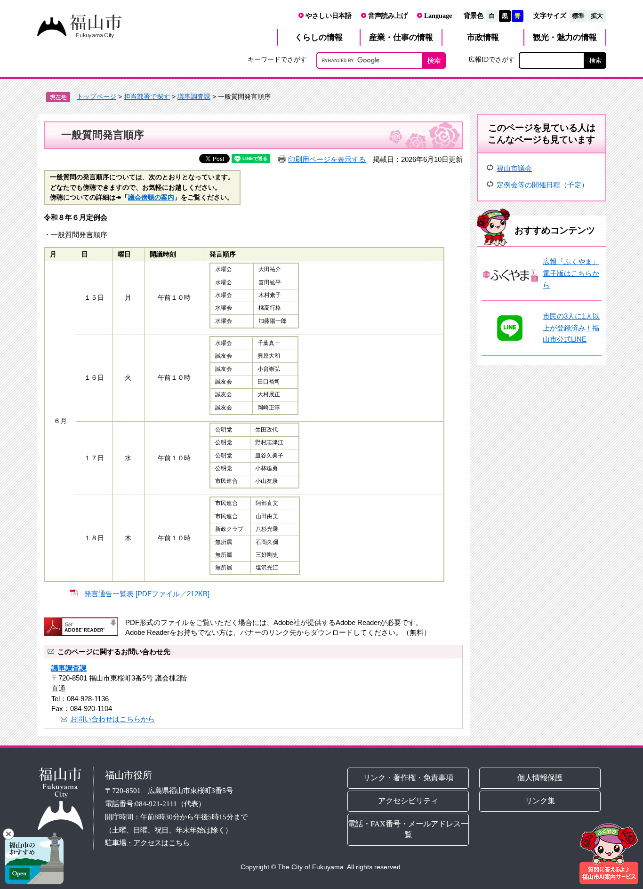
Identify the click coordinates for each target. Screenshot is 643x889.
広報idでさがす (491, 59)
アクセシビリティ (408, 800)
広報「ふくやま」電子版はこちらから (571, 272)
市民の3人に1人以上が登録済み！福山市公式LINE (571, 327)
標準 (578, 15)
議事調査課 (193, 96)
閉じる (8, 834)
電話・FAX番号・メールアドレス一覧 (408, 829)
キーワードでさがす (277, 59)
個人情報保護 (540, 777)
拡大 (597, 15)
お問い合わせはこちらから (112, 719)
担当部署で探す (147, 96)
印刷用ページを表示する (327, 159)
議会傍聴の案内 (151, 197)
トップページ (96, 96)
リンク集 (540, 800)
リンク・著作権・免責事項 (408, 777)
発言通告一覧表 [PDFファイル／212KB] (146, 594)
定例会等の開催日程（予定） (542, 185)
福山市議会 (514, 168)
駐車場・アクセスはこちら (147, 843)
